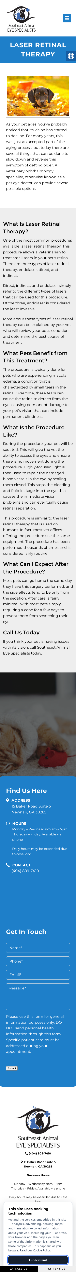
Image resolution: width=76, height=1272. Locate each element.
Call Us (21, 1268)
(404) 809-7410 (25, 871)
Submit (12, 1068)
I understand (38, 1260)
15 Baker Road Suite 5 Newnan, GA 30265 (31, 809)
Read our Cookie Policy (35, 1250)
